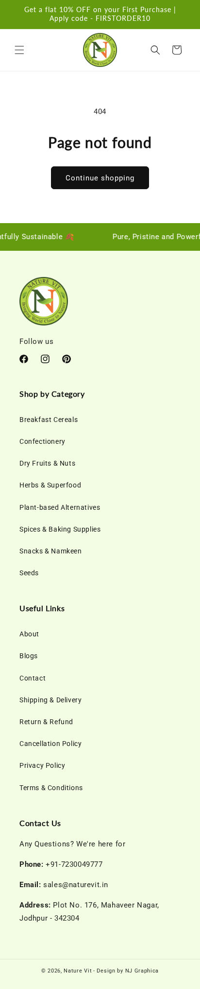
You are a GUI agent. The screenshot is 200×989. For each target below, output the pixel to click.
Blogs (28, 656)
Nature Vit (78, 971)
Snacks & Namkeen (50, 551)
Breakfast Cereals (48, 419)
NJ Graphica (142, 971)
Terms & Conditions (51, 788)
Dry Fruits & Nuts (47, 463)
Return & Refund (46, 722)
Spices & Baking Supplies (59, 529)
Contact (32, 678)
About (29, 634)
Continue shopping (100, 178)
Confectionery (42, 441)
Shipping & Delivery (50, 700)
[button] (19, 50)
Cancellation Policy (50, 743)
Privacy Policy (42, 765)
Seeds (29, 573)
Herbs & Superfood (50, 485)
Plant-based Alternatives (59, 507)
